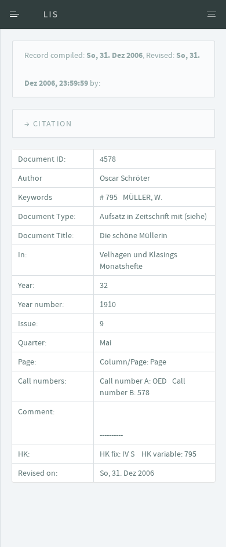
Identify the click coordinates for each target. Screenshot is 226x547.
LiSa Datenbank (43, 14)
